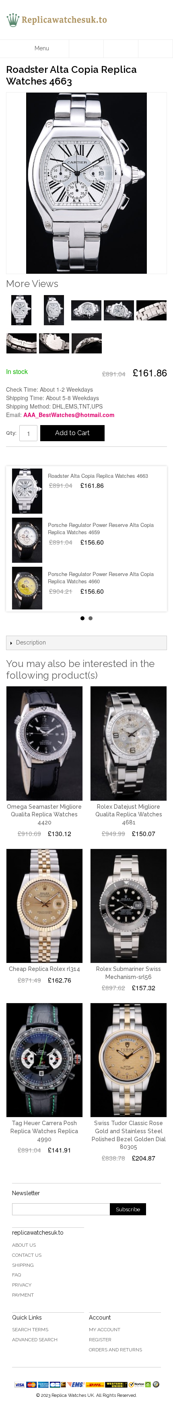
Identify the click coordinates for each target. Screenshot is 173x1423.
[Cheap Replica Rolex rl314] (44, 906)
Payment (23, 1295)
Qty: (11, 433)
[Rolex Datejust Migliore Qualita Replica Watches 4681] (128, 743)
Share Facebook (20, 456)
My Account (104, 1329)
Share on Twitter (36, 456)
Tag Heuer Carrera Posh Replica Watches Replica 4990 (44, 1131)
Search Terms (30, 1329)
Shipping (23, 1265)
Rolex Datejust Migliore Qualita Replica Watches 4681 (128, 814)
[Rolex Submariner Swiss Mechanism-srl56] (128, 906)
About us (24, 1245)
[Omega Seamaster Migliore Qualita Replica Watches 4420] (44, 743)
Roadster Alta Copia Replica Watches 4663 (98, 475)
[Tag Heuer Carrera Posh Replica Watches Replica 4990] (44, 1060)
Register (100, 1339)
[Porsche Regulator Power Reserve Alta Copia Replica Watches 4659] (27, 540)
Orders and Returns (115, 1350)
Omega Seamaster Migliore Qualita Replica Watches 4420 (44, 814)
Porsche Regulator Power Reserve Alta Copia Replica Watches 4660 (101, 577)
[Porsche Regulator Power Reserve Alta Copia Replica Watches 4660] (27, 589)
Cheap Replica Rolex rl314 (44, 969)
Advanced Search (35, 1339)
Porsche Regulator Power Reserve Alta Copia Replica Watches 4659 (101, 528)
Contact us (26, 1255)
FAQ (16, 1275)
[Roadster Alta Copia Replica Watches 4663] (27, 491)
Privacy (21, 1285)
